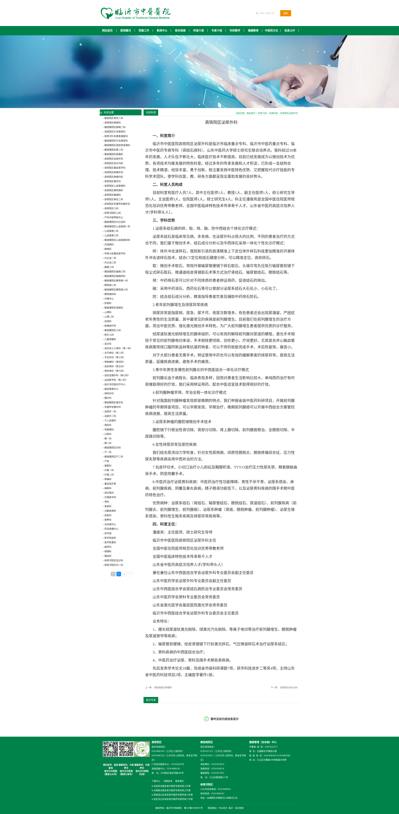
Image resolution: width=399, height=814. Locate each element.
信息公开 (289, 30)
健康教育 (253, 30)
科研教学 (235, 30)
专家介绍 (217, 30)
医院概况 (125, 30)
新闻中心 (162, 30)
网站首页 (107, 30)
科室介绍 (198, 30)
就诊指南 (180, 30)
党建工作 (144, 30)
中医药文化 (271, 30)
